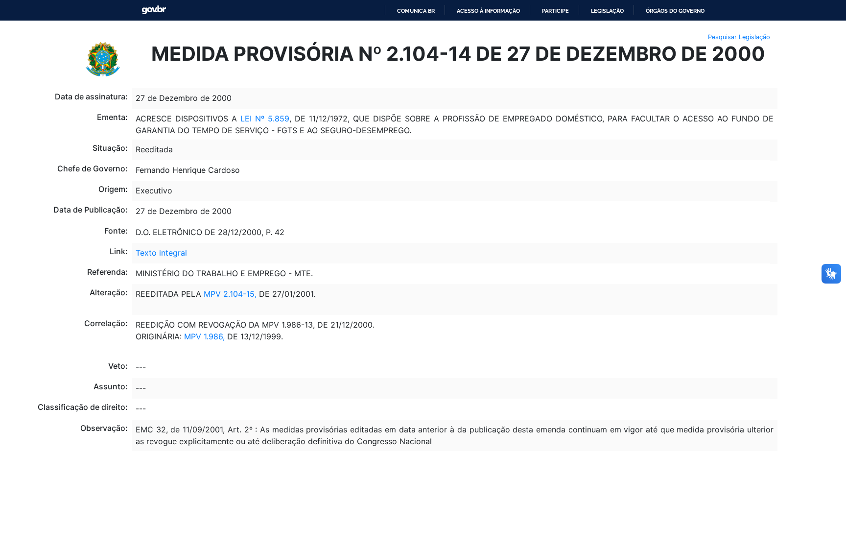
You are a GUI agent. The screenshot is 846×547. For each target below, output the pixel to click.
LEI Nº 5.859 (264, 118)
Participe (555, 10)
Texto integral (161, 253)
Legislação (607, 10)
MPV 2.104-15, (230, 294)
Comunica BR (416, 10)
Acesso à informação (488, 10)
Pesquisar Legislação (739, 37)
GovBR (153, 10)
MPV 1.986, (204, 336)
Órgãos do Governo (675, 10)
